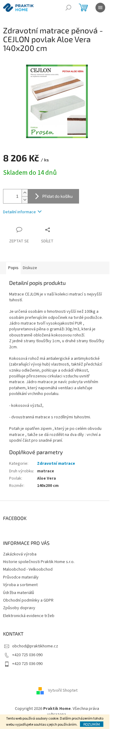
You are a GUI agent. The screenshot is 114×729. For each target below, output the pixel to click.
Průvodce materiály (21, 577)
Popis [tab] (13, 268)
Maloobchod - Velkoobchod (28, 569)
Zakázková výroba (19, 554)
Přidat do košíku (57, 196)
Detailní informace (19, 212)
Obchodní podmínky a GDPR (28, 600)
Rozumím (91, 724)
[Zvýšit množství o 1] (25, 192)
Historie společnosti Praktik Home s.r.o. (38, 562)
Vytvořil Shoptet (63, 690)
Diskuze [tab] (30, 268)
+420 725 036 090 (27, 655)
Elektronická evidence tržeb (28, 616)
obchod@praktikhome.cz (35, 646)
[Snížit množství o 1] (25, 199)
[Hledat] (68, 8)
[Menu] (100, 8)
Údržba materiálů (18, 593)
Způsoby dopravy (19, 608)
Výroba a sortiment (20, 585)
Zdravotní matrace (56, 464)
